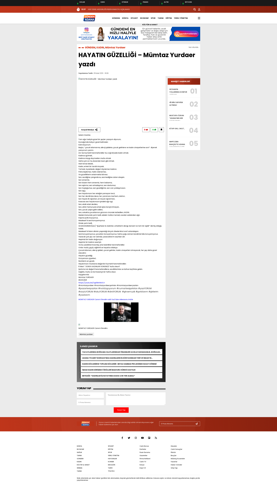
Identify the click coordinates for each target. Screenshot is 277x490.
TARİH (110, 468)
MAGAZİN (111, 465)
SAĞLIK (79, 452)
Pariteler (143, 449)
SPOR (153, 18)
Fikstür (173, 452)
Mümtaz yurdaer (86, 334)
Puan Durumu (145, 452)
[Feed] (156, 438)
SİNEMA (79, 468)
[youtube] (142, 438)
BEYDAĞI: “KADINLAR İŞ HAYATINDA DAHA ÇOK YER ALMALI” (108, 376)
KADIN (100, 47)
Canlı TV (143, 462)
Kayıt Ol (143, 468)
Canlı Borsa (144, 446)
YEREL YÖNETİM (181, 18)
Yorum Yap (121, 410)
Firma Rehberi (145, 459)
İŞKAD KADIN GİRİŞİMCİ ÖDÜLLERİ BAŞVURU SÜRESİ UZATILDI (108, 370)
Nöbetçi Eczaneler (178, 459)
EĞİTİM (169, 18)
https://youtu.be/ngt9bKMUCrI (91, 282)
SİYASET (134, 18)
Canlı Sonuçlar (176, 449)
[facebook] (122, 438)
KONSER (111, 462)
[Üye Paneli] (198, 9)
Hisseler (174, 446)
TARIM (160, 18)
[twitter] (129, 438)
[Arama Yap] (194, 9)
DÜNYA (125, 18)
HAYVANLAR (112, 459)
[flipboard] (149, 438)
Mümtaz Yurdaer (115, 47)
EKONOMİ (144, 18)
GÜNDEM (116, 18)
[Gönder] (197, 423)
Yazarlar (174, 462)
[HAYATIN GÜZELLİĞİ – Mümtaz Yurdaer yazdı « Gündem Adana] (89, 18)
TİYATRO (111, 471)
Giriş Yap (174, 468)
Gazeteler (143, 455)
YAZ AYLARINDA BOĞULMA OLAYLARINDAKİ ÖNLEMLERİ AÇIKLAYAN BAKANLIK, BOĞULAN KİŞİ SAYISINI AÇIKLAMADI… (121, 352)
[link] (105, 299)
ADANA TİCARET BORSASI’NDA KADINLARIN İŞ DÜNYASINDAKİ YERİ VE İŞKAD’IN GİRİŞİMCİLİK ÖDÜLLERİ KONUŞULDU (116, 358)
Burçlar (173, 455)
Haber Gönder (176, 465)
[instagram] (135, 438)
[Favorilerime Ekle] (161, 129)
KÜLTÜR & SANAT (150, 24)
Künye (142, 465)
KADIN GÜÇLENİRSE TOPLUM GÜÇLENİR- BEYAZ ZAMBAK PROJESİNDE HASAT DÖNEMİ (119, 364)
